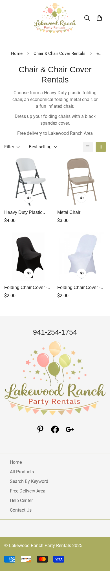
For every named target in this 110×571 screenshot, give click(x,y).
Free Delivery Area (27, 491)
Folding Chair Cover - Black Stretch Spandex (27, 288)
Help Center (21, 500)
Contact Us (21, 510)
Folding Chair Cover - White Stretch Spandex (80, 288)
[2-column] (101, 147)
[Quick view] (28, 198)
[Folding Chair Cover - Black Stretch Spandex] (28, 256)
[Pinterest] (40, 429)
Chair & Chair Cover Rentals (59, 53)
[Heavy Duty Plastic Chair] (28, 181)
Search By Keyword (29, 481)
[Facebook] (55, 429)
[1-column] (88, 147)
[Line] (70, 429)
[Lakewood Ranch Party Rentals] (55, 18)
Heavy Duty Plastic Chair (23, 213)
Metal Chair (68, 212)
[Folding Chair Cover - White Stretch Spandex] (81, 256)
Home (17, 53)
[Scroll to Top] (99, 541)
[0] (99, 18)
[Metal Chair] (81, 181)
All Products (22, 471)
